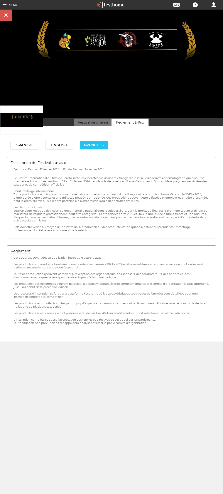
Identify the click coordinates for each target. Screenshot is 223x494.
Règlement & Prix (130, 122)
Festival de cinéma (93, 122)
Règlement (21, 251)
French (94, 145)
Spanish (24, 145)
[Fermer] (6, 15)
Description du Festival (38, 163)
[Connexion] (213, 4)
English (59, 145)
